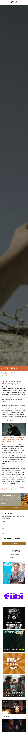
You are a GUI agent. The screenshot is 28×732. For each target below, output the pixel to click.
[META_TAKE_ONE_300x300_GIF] (14, 608)
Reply (12, 557)
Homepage (5, 701)
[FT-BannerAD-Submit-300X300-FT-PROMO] (14, 653)
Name (3, 528)
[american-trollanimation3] (14, 585)
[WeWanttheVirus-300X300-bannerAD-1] (14, 676)
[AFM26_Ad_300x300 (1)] (14, 562)
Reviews (4, 702)
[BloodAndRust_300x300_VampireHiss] (14, 630)
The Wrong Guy (6, 716)
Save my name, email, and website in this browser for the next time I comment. (14, 539)
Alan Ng (5, 373)
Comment (4, 521)
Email (3, 533)
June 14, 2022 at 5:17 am (15, 552)
